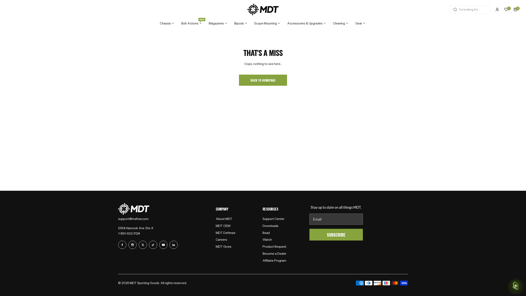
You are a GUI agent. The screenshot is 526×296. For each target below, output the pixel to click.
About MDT (224, 219)
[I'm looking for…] (455, 9)
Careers (221, 240)
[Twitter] (143, 245)
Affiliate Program (274, 260)
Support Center (273, 219)
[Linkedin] (174, 245)
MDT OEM (223, 226)
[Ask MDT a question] (516, 286)
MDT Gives (223, 247)
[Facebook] (122, 245)
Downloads (270, 226)
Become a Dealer (274, 254)
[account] (497, 9)
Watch (267, 240)
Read (266, 233)
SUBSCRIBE (336, 235)
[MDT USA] (263, 9)
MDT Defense (225, 233)
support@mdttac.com (133, 219)
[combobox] (470, 9)
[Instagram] (132, 245)
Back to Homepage (262, 80)
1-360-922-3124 (129, 233)
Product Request (274, 247)
